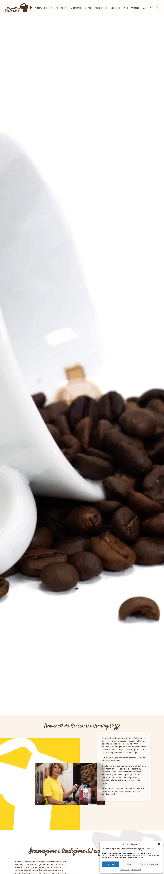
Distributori (76, 8)
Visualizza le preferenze (149, 864)
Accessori (115, 8)
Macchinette (61, 8)
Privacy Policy (136, 870)
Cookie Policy (125, 870)
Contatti (135, 8)
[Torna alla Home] (18, 7)
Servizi (88, 8)
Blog (125, 8)
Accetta (111, 864)
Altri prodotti (101, 8)
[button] (159, 844)
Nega (129, 864)
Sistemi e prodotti (43, 8)
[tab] (37, 800)
